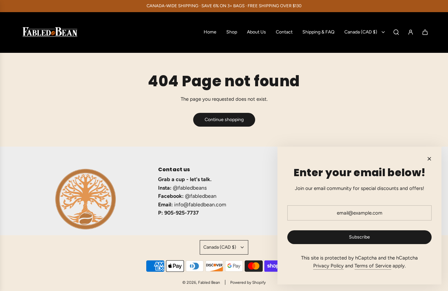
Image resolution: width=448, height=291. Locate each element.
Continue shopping (224, 119)
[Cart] (425, 32)
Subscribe (359, 237)
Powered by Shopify (248, 282)
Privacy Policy (328, 266)
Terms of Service (373, 266)
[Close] (429, 159)
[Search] (396, 32)
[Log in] (410, 32)
